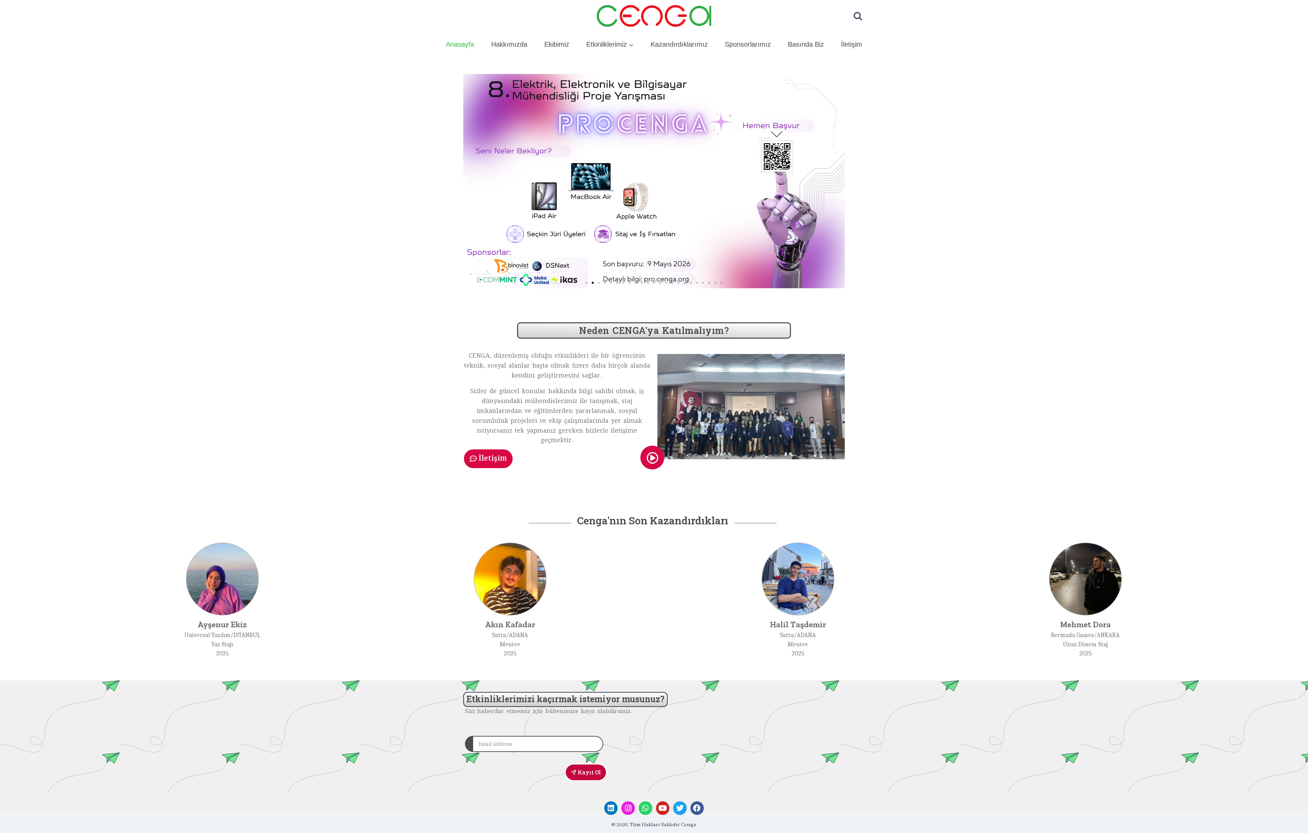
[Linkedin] (611, 808)
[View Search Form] (858, 16)
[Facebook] (697, 808)
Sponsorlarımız (748, 44)
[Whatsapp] (645, 808)
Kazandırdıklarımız (679, 44)
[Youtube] (663, 808)
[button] (470, 181)
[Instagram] (628, 808)
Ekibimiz (556, 44)
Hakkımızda (509, 44)
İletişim (851, 44)
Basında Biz (806, 44)
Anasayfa (460, 44)
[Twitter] (680, 808)
